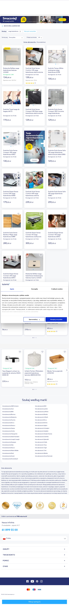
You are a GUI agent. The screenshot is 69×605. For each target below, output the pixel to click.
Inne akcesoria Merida (41, 414)
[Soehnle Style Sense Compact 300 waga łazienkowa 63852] (12, 140)
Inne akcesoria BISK (7, 411)
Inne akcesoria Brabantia (9, 417)
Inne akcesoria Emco (8, 423)
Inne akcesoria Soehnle (42, 436)
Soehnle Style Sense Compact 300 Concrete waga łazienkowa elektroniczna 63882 (56, 111)
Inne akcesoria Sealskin (41, 431)
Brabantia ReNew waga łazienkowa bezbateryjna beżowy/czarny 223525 (34, 276)
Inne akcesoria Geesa (8, 428)
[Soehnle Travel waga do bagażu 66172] (12, 99)
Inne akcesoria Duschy (8, 420)
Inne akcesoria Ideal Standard (10, 436)
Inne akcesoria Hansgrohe (9, 434)
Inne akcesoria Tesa (41, 445)
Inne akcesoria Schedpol (42, 428)
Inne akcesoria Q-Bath (41, 417)
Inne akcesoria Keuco (8, 448)
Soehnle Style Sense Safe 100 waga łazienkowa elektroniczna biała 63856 (57, 152)
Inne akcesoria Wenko (41, 453)
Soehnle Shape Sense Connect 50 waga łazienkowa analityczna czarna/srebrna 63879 (33, 235)
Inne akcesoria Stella (41, 442)
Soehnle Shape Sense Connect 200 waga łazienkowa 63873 (10, 276)
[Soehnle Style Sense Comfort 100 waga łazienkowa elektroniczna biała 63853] (34, 58)
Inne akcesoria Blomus (8, 414)
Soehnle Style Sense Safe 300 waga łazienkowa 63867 (57, 193)
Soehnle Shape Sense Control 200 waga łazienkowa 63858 (10, 193)
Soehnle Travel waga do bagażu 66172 (11, 110)
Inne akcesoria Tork (40, 450)
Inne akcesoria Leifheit (41, 411)
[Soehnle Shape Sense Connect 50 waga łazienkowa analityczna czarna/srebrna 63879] (34, 222)
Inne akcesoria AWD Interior (10, 406)
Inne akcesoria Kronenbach (10, 459)
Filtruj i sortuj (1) (34, 602)
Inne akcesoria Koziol (8, 456)
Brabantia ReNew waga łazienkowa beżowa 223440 (11, 70)
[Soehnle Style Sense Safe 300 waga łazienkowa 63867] (57, 181)
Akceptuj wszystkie (56, 319)
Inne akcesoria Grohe (8, 431)
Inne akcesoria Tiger (41, 448)
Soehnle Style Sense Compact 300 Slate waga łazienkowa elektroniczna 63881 (34, 111)
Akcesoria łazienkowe (12, 26)
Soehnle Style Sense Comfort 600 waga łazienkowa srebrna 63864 (33, 194)
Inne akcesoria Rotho (41, 423)
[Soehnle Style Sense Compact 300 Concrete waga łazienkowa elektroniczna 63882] (57, 99)
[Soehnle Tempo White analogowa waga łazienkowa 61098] (57, 58)
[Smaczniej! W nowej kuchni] (34, 19)
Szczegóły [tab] (34, 289)
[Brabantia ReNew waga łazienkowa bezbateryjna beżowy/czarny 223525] (34, 263)
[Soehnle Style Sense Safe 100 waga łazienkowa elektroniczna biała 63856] (57, 140)
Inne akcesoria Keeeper (9, 442)
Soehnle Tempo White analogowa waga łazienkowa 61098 (55, 70)
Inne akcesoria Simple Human (43, 434)
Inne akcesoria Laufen (41, 409)
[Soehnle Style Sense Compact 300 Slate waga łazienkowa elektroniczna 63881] (34, 99)
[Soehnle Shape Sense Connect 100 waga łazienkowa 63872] (57, 222)
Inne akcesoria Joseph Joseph (10, 439)
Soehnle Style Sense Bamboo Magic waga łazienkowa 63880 (10, 235)
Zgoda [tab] (12, 289)
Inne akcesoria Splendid (42, 439)
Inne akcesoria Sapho (41, 425)
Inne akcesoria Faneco (8, 425)
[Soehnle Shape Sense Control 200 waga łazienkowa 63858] (12, 181)
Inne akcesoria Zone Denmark (43, 456)
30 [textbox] (39, 37)
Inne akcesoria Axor (8, 409)
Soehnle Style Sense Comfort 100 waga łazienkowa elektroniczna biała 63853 (34, 70)
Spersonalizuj (33, 319)
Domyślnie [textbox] (12, 37)
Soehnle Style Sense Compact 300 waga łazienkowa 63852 (10, 152)
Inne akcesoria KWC (41, 406)
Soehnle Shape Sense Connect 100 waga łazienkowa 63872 (55, 235)
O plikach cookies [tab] (57, 289)
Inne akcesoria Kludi (8, 453)
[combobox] (16, 37)
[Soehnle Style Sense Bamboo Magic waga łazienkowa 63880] (12, 222)
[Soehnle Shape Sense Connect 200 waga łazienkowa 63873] (12, 263)
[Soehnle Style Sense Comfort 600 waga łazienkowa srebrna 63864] (34, 181)
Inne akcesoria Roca (41, 420)
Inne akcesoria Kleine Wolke (10, 450)
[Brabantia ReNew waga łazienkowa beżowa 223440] (12, 58)
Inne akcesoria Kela (7, 445)
